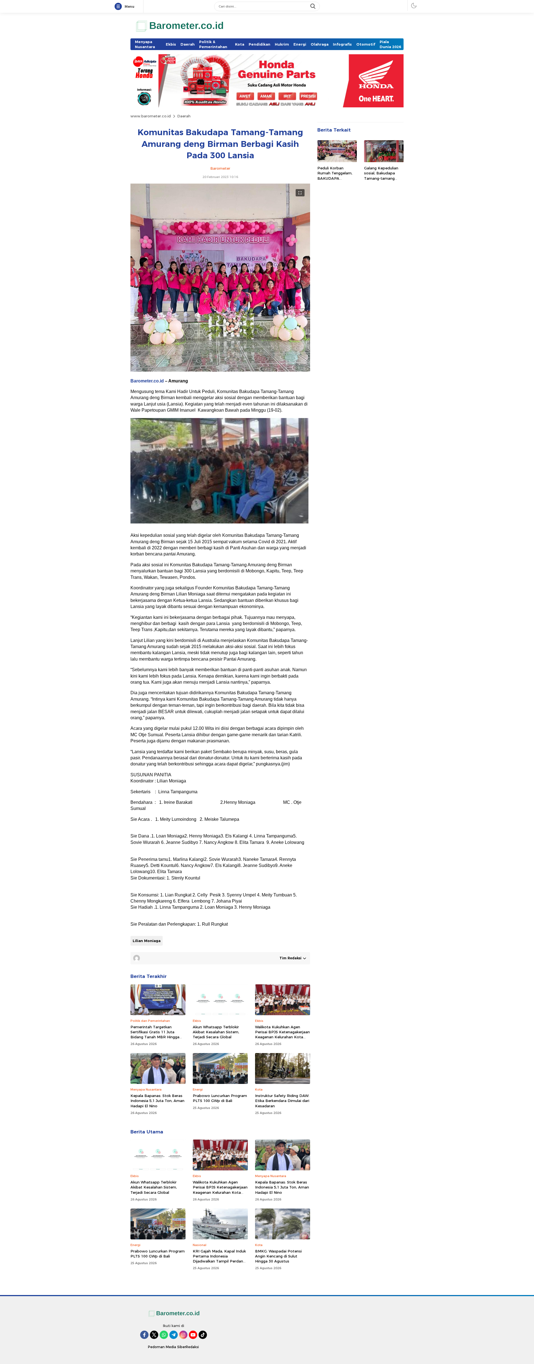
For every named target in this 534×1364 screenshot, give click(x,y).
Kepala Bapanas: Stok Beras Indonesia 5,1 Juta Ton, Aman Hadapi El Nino (157, 1100)
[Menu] (119, 7)
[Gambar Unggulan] (220, 370)
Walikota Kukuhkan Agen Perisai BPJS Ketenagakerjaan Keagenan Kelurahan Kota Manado (282, 1034)
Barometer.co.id (147, 381)
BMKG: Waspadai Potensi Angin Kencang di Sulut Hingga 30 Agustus (278, 1256)
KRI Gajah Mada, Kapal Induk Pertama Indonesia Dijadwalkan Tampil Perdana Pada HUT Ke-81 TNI (219, 1259)
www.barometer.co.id (150, 116)
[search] (313, 6)
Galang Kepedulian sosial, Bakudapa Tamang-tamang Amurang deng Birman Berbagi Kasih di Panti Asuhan (384, 181)
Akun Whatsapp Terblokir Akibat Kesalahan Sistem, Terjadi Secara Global (216, 1032)
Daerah (184, 116)
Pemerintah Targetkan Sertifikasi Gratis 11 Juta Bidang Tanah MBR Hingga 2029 (154, 1034)
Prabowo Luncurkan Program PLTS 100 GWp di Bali (220, 1098)
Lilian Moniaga (146, 940)
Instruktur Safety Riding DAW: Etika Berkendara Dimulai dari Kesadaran (282, 1100)
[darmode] (414, 5)
